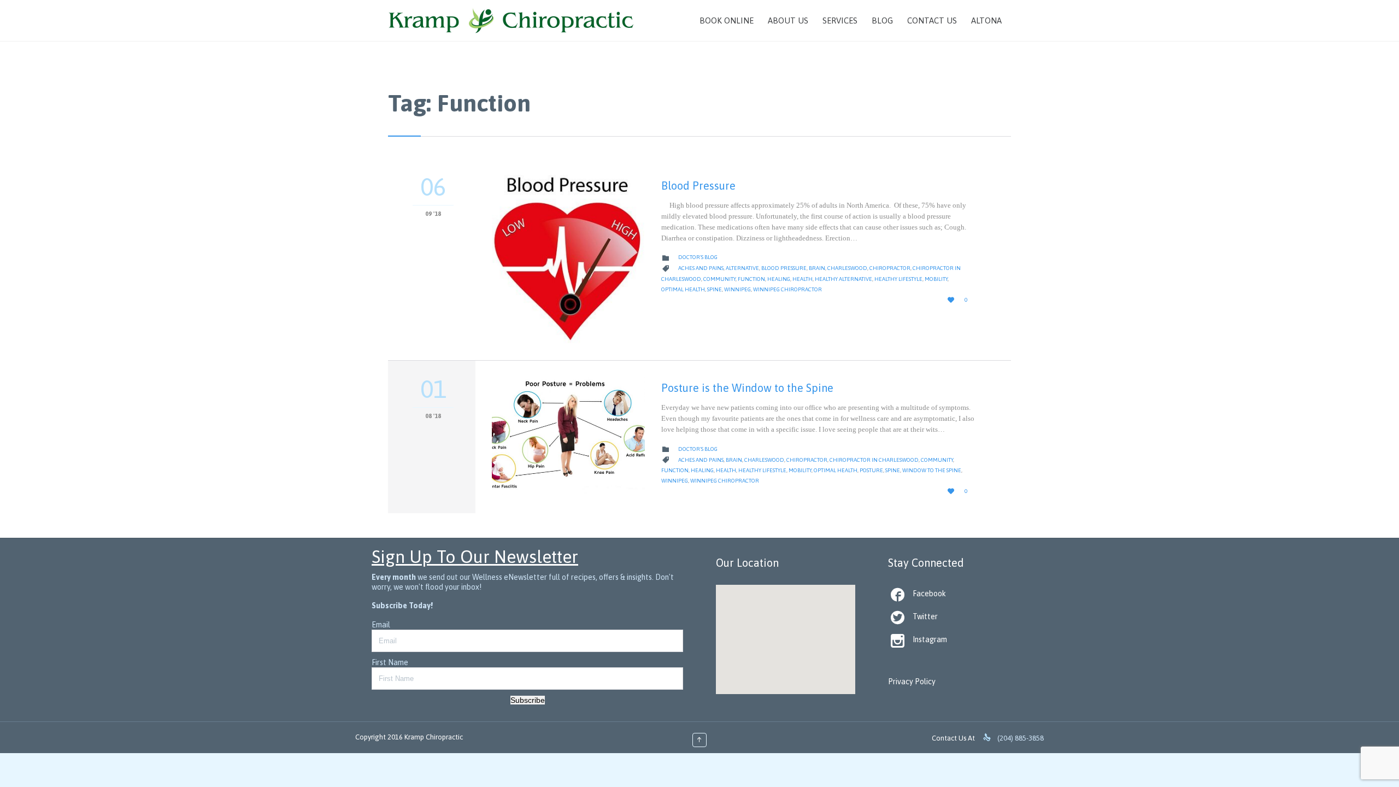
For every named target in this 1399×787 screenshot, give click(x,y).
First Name (390, 662)
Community (719, 279)
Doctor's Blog (698, 257)
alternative (742, 268)
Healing (778, 279)
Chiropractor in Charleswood (874, 460)
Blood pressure (784, 268)
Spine (714, 289)
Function (751, 279)
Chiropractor (889, 268)
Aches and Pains (701, 268)
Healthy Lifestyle (898, 279)
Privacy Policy (912, 681)
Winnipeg (737, 289)
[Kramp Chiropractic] (511, 20)
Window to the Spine (931, 470)
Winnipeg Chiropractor (787, 289)
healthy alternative (843, 279)
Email (381, 624)
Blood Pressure (698, 185)
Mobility (936, 279)
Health (802, 279)
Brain (817, 268)
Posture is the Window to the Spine (747, 387)
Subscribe (527, 700)
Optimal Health (683, 289)
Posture (871, 470)
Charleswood (847, 268)
